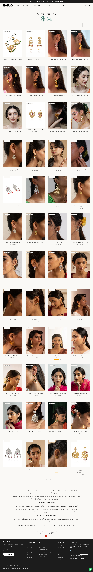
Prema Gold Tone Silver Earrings (57, 95)
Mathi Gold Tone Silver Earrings (12, 355)
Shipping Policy (42, 545)
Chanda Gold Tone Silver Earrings (58, 317)
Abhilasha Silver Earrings (80, 169)
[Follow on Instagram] (11, 565)
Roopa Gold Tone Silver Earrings (35, 469)
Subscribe (9, 554)
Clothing (40, 5)
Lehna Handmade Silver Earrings (13, 469)
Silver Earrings (13, 9)
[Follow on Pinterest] (14, 565)
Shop (8, 9)
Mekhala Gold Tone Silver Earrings (57, 431)
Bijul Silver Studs (58, 242)
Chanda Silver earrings (57, 280)
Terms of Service (43, 556)
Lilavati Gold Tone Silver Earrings (58, 205)
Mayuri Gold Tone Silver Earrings (13, 131)
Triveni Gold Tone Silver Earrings (58, 355)
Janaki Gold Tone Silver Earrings (35, 393)
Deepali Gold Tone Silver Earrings (80, 59)
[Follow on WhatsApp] (18, 565)
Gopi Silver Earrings (13, 431)
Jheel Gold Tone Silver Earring (13, 280)
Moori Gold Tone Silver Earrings (35, 317)
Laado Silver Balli (80, 280)
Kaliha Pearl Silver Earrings (12, 205)
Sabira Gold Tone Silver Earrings (80, 95)
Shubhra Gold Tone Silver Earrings (80, 131)
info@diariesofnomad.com (77, 558)
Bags (34, 5)
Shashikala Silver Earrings (35, 205)
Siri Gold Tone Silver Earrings (13, 317)
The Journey (30, 545)
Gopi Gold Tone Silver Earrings (80, 393)
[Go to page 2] (51, 479)
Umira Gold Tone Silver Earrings (57, 131)
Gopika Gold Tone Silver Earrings (58, 59)
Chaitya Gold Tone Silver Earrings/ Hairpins (80, 205)
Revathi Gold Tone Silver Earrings (35, 95)
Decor (48, 5)
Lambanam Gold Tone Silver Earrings (13, 59)
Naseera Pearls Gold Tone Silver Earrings (80, 470)
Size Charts (29, 547)
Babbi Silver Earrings (35, 280)
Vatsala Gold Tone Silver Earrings (13, 95)
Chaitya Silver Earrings (12, 169)
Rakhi (63, 5)
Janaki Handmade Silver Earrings (58, 393)
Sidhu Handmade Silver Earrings (80, 355)
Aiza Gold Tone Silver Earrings (35, 169)
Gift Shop (56, 5)
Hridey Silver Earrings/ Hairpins (12, 242)
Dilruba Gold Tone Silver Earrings (35, 129)
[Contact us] (90, 569)
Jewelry (17, 5)
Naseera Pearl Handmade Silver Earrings (35, 432)
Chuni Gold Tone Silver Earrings (80, 431)
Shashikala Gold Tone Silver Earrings (80, 317)
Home (4, 9)
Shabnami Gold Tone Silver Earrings (35, 59)
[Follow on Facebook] (4, 565)
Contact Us (29, 557)
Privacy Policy (42, 559)
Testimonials (30, 552)
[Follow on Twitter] (7, 565)
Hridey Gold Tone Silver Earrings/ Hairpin (35, 243)
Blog (28, 554)
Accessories (26, 5)
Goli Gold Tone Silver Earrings (13, 393)
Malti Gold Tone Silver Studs (57, 469)
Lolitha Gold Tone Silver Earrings (35, 355)
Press (28, 550)
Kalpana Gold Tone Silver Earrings (57, 169)
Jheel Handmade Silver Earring (80, 242)
